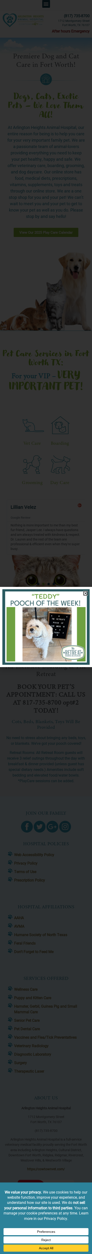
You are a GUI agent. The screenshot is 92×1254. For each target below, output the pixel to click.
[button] (85, 593)
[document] (46, 627)
